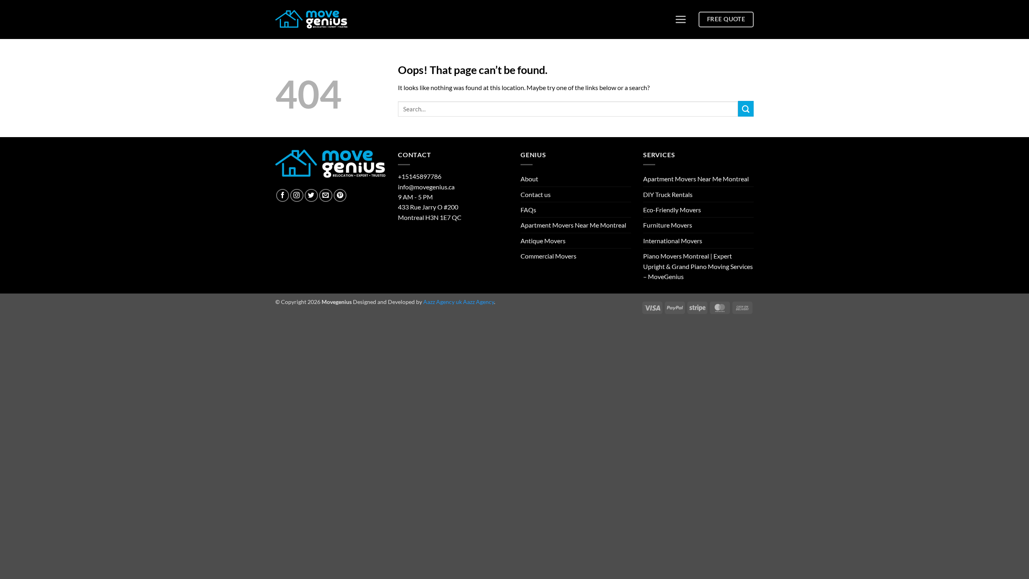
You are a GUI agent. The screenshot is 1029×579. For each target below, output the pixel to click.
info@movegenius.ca (426, 187)
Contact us (536, 194)
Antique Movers (543, 240)
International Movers (672, 240)
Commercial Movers (548, 256)
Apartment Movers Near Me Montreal (573, 225)
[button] (680, 19)
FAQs (528, 210)
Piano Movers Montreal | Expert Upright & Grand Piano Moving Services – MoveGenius (698, 266)
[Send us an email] (325, 195)
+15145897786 (419, 176)
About (529, 179)
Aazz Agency (478, 301)
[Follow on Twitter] (311, 195)
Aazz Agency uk (442, 301)
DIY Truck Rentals (668, 194)
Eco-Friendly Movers (672, 210)
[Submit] (746, 109)
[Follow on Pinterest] (340, 195)
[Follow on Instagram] (296, 195)
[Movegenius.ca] (311, 19)
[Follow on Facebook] (282, 195)
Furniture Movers (667, 225)
